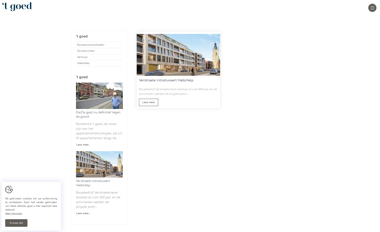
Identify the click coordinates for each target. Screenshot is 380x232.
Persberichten (86, 51)
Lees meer (148, 102)
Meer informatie (13, 214)
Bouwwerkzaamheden (90, 45)
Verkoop (82, 57)
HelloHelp (83, 63)
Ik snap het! (16, 223)
